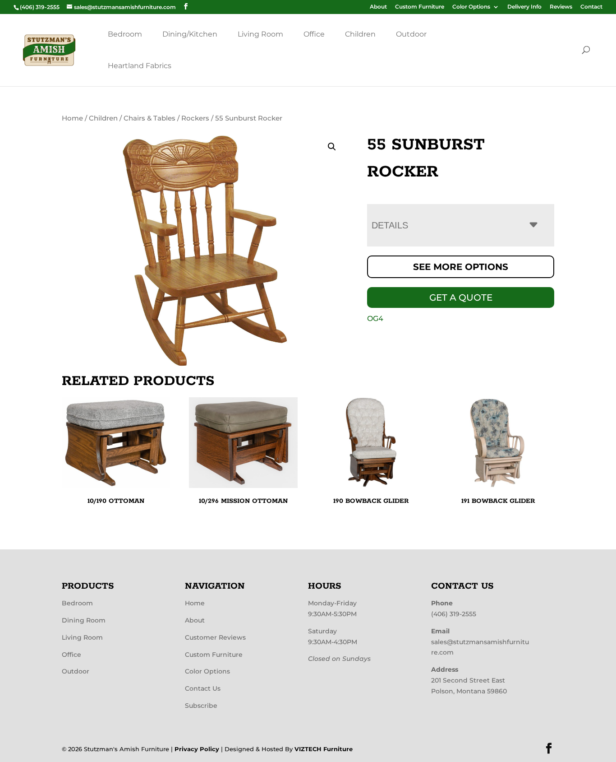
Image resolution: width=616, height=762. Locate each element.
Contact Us (203, 688)
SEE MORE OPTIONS (460, 266)
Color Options (471, 7)
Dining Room (84, 620)
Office (314, 34)
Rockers (195, 118)
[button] (332, 147)
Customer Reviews (215, 637)
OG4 (375, 318)
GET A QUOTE (460, 297)
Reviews (561, 7)
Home (72, 118)
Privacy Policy (197, 749)
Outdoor (411, 34)
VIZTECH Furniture (323, 749)
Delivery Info (524, 7)
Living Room (260, 34)
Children (360, 34)
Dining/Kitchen (189, 34)
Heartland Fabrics (139, 65)
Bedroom (125, 34)
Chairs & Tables (149, 118)
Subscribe (201, 706)
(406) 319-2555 (453, 614)
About (378, 7)
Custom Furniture (419, 7)
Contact (591, 7)
